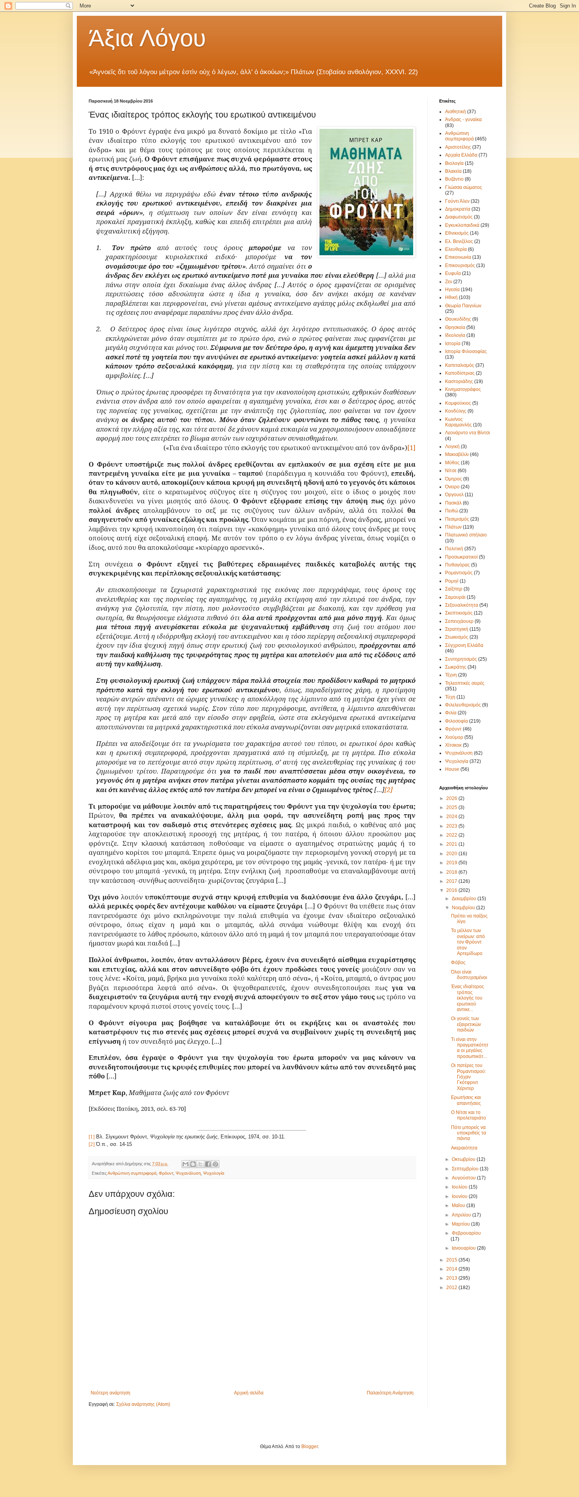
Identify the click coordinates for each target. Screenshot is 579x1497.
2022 (452, 835)
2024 (452, 816)
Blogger (309, 1446)
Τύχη (450, 697)
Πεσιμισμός (457, 519)
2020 (452, 853)
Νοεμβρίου (464, 907)
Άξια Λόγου (147, 38)
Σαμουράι (455, 597)
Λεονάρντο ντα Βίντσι (467, 432)
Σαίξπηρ (453, 589)
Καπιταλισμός (459, 365)
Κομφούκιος (458, 403)
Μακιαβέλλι (457, 454)
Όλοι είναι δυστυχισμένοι (469, 974)
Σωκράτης (455, 667)
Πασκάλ (453, 503)
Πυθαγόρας (457, 565)
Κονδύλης (455, 411)
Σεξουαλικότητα (461, 605)
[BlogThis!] (193, 1164)
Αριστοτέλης (458, 147)
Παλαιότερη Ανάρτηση (390, 1393)
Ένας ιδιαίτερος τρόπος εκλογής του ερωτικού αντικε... (467, 998)
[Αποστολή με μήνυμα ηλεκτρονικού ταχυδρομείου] (185, 1164)
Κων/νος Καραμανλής (458, 422)
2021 (452, 844)
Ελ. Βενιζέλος (459, 241)
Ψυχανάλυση (188, 1173)
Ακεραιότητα (464, 1148)
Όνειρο (452, 487)
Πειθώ (451, 511)
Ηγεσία (452, 289)
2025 (452, 807)
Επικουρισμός (460, 265)
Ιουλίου (460, 1187)
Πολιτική (454, 548)
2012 (452, 1287)
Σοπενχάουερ (459, 621)
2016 (452, 890)
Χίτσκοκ (453, 745)
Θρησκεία (455, 327)
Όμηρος (453, 479)
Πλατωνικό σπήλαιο (466, 535)
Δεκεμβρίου (464, 898)
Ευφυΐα (453, 273)
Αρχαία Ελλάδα (461, 155)
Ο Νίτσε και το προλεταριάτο (468, 1115)
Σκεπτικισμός (459, 613)
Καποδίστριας (460, 373)
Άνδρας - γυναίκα (463, 119)
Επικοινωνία (458, 257)
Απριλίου (462, 1215)
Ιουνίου (460, 1196)
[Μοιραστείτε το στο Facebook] (208, 1164)
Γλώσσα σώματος (463, 187)
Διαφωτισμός (459, 217)
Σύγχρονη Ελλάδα (464, 645)
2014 (452, 1269)
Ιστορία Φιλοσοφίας (466, 351)
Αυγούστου (464, 1178)
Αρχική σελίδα (249, 1393)
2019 (452, 862)
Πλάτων (453, 527)
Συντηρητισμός (461, 659)
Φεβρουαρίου (466, 1233)
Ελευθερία (456, 249)
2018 (452, 872)
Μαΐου (459, 1205)
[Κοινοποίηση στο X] (200, 1164)
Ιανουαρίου (464, 1248)
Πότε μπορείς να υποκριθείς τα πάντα (468, 1133)
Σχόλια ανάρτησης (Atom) (143, 1404)
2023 (452, 826)
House (452, 769)
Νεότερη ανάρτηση (110, 1393)
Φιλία (451, 713)
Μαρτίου (461, 1224)
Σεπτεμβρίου (466, 1169)
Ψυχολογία (213, 1173)
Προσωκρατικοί (461, 557)
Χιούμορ (454, 737)
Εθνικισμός (457, 233)
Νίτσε (451, 470)
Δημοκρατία (457, 209)
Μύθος (452, 462)
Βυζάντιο (454, 179)
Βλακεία (453, 171)
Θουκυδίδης (458, 319)
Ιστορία (452, 343)
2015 (452, 1260)
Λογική (452, 446)
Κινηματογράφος (463, 389)
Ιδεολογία (455, 335)
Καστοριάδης (459, 381)
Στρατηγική (456, 629)
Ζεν (448, 281)
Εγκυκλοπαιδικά (462, 225)
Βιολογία (454, 163)
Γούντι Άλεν (457, 201)
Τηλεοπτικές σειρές (464, 683)
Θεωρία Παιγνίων (463, 305)
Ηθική (451, 297)
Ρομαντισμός (459, 573)
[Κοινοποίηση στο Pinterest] (215, 1164)
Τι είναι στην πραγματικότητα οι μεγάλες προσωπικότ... (469, 1048)
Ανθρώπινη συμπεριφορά (132, 1173)
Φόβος (458, 962)
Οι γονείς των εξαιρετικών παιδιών (466, 1024)
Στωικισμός (456, 637)
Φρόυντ (166, 1173)
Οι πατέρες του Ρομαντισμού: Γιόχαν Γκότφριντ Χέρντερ (468, 1077)
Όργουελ (454, 494)
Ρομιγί (451, 581)
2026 (452, 798)
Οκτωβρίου (464, 1159)
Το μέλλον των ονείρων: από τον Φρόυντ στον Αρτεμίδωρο (468, 942)
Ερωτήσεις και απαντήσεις (466, 1100)
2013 (452, 1278)
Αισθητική (455, 111)
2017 (452, 881)
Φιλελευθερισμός (463, 705)
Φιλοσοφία (456, 721)
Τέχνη (451, 675)
